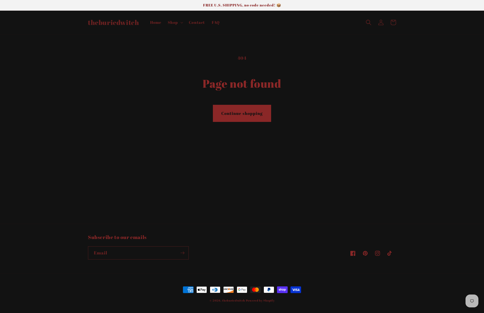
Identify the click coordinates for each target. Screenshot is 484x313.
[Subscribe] (182, 252)
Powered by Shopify (260, 300)
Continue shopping (242, 113)
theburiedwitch (233, 300)
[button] (174, 22)
